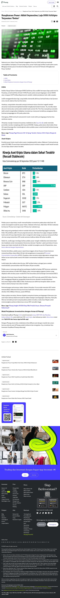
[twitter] (54, 22)
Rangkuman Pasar (18, 11)
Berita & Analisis (9, 11)
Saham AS (9, 317)
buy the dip (40, 123)
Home (3, 11)
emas (34, 315)
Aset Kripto (7, 80)
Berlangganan (52, 524)
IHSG (6, 78)
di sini (20, 315)
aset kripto (29, 317)
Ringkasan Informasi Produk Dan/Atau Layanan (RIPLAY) (15, 590)
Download (34, 475)
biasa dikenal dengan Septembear (13, 247)
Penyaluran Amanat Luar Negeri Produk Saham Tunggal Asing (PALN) (18, 588)
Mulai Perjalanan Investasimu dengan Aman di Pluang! (18, 82)
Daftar (25, 475)
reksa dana (49, 317)
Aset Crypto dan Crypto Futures (41, 586)
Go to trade (51, 2)
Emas (18, 586)
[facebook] (57, 21)
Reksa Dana (49, 588)
